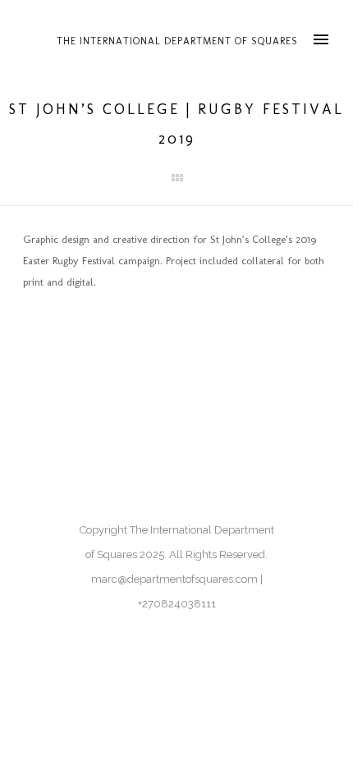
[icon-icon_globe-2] (107, 336)
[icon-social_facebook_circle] (139, 336)
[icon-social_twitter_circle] (71, 336)
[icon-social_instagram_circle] (35, 336)
